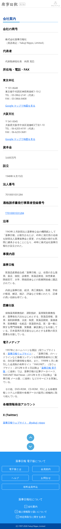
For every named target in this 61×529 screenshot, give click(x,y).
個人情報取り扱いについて (33, 511)
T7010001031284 (14, 213)
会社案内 (32, 506)
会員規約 (46, 469)
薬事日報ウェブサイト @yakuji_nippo (24, 422)
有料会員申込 (30, 486)
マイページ (55, 5)
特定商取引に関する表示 (33, 516)
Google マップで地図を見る (20, 105)
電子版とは (15, 469)
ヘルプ (15, 478)
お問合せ (46, 478)
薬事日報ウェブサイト (19, 353)
